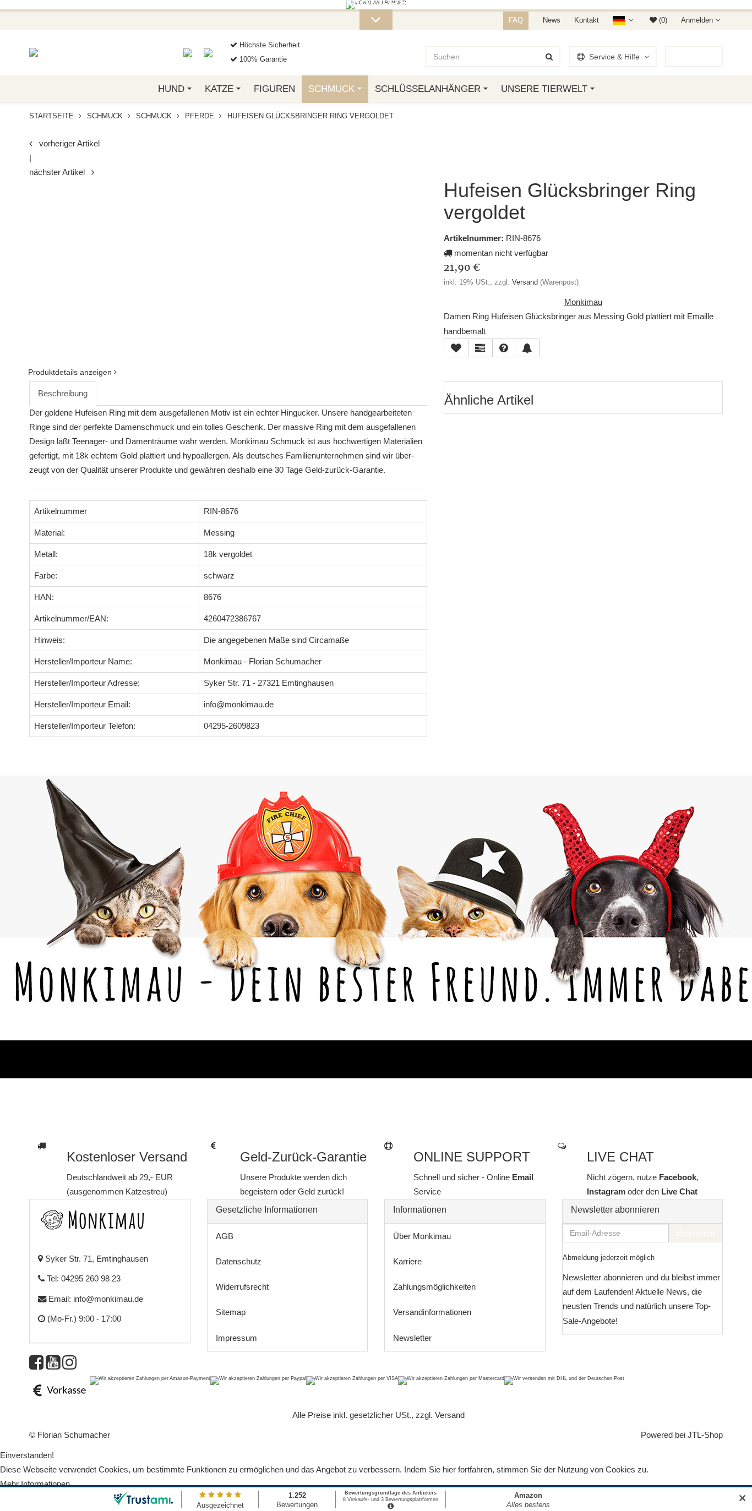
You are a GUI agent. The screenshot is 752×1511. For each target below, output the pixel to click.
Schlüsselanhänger (428, 89)
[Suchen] (549, 57)
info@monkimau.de (108, 1298)
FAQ (516, 20)
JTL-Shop (705, 1434)
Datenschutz (238, 1261)
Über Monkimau (422, 1236)
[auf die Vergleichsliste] (480, 348)
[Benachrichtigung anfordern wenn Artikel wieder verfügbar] (527, 348)
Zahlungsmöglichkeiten (434, 1286)
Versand (525, 282)
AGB (224, 1236)
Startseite (51, 116)
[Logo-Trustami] (215, 52)
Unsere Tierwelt (544, 89)
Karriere (407, 1261)
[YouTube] (53, 1365)
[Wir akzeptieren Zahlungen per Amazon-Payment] (150, 1379)
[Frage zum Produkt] (503, 348)
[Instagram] (69, 1365)
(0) (662, 20)
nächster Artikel (60, 172)
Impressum (236, 1338)
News (551, 20)
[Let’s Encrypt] (193, 52)
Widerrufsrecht (242, 1286)
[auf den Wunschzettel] (456, 348)
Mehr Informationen (35, 1483)
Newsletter (412, 1338)
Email (522, 1177)
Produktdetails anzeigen (71, 372)
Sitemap (231, 1312)
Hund (171, 89)
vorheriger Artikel (66, 143)
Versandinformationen (432, 1312)
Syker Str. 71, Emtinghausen (95, 1258)
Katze (219, 89)
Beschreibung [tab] (63, 393)
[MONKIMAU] (43, 52)
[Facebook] (36, 1365)
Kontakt (586, 20)
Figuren (274, 89)
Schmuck (331, 89)
